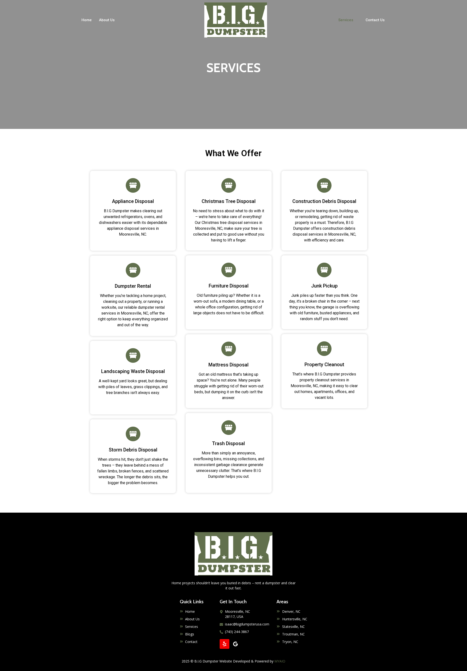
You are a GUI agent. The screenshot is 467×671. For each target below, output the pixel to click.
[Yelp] (224, 644)
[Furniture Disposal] (228, 270)
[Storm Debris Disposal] (133, 434)
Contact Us (375, 20)
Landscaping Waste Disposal (133, 371)
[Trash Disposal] (228, 427)
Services (345, 20)
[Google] (235, 644)
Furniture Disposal (229, 286)
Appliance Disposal (133, 201)
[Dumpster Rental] (133, 270)
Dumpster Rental (133, 286)
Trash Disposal (228, 443)
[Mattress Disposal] (228, 349)
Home (86, 20)
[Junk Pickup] (324, 270)
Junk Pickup (324, 286)
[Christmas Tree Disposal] (228, 185)
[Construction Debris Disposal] (324, 185)
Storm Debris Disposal (133, 450)
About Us (107, 20)
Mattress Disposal (228, 365)
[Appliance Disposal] (133, 185)
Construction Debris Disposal (324, 201)
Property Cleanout (324, 364)
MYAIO (279, 661)
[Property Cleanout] (324, 348)
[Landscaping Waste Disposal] (133, 355)
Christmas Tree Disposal (229, 201)
